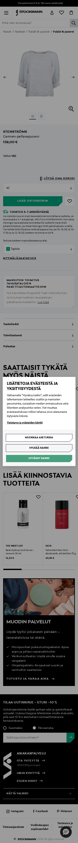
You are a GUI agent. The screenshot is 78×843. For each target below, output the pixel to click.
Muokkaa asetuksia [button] (39, 437)
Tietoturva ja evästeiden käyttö (25, 423)
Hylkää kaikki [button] (39, 448)
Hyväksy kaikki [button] (39, 458)
